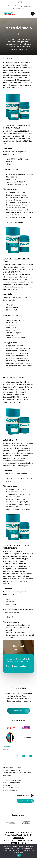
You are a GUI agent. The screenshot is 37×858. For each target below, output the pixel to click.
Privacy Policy (10, 835)
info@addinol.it (15, 783)
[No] (35, 851)
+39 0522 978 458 (14, 780)
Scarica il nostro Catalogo (16, 666)
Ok (19, 855)
